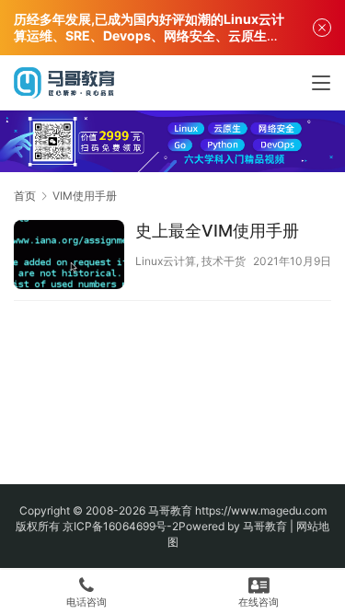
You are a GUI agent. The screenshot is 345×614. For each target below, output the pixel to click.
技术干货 (223, 261)
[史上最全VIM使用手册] (69, 257)
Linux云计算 (165, 261)
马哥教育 (170, 510)
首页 (25, 196)
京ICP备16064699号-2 (120, 526)
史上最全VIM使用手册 (217, 230)
